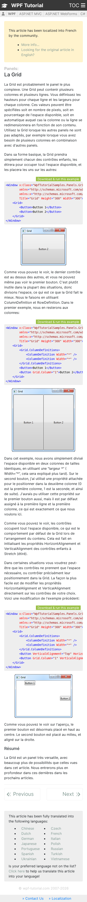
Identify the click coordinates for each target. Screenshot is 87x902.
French (56, 833)
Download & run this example (58, 179)
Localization (61, 898)
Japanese (29, 844)
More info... (30, 45)
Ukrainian (28, 859)
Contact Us (34, 898)
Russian (57, 849)
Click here (17, 871)
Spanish (27, 854)
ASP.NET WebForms (61, 14)
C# (82, 14)
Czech (56, 828)
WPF (12, 14)
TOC (74, 5)
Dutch (26, 833)
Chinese (27, 828)
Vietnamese (60, 859)
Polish (55, 844)
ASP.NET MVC (30, 14)
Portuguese (30, 849)
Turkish (56, 854)
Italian (55, 838)
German (27, 838)
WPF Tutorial (27, 5)
